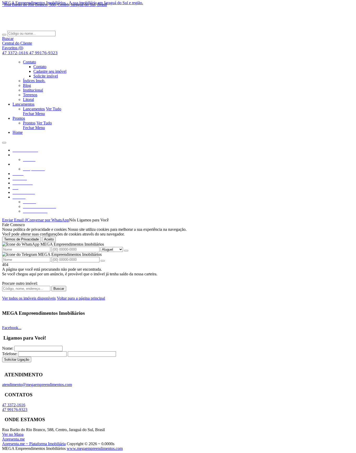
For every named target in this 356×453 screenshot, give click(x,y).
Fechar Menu (34, 113)
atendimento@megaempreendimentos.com (37, 384)
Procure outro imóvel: (20, 283)
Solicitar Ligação (16, 359)
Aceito (49, 239)
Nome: (7, 348)
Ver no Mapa (12, 434)
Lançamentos (34, 109)
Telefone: (9, 354)
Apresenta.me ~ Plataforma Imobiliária (34, 444)
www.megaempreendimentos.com (95, 448)
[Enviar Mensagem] (103, 261)
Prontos (29, 123)
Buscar (58, 289)
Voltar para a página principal (81, 298)
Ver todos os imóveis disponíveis (29, 298)
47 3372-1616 (15, 52)
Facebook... (11, 327)
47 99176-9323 (43, 52)
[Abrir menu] (4, 141)
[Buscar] (4, 34)
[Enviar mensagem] (126, 250)
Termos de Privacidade (21, 239)
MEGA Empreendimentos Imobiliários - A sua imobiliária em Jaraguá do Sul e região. (72, 3)
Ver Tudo (53, 109)
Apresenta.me (13, 439)
